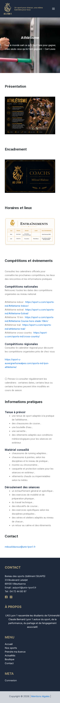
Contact (9, 663)
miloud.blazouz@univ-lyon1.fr (20, 546)
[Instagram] (11, 597)
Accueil (8, 644)
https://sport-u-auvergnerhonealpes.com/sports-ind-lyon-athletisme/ (27, 363)
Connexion (11, 680)
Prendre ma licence (15, 651)
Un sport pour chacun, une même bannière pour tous (28, 9)
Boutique (9, 659)
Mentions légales (40, 696)
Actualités (10, 655)
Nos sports (11, 647)
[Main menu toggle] (53, 8)
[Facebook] (6, 597)
